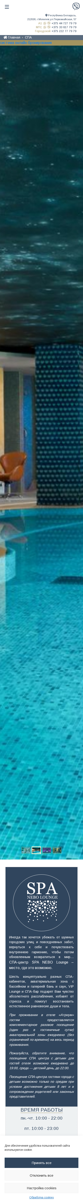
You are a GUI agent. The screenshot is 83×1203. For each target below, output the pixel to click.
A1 (40, 23)
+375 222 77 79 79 (64, 31)
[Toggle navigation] (7, 6)
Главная (14, 37)
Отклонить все (41, 1175)
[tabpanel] (41, 453)
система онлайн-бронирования (26, 43)
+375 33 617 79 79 (64, 27)
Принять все (41, 1163)
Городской (42, 31)
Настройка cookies (41, 1188)
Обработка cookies (41, 1197)
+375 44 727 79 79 (64, 23)
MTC (39, 27)
